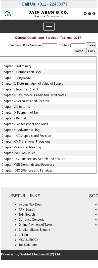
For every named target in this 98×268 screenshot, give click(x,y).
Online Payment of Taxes (36, 224)
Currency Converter (32, 219)
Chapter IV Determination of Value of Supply (32, 84)
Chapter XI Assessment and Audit (25, 124)
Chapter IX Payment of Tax (20, 113)
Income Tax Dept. (30, 204)
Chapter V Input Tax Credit (20, 89)
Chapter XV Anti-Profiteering (21, 147)
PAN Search (27, 209)
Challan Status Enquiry (34, 229)
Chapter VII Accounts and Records (25, 101)
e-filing (23, 235)
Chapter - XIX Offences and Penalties (27, 171)
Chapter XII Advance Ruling (20, 130)
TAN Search (27, 214)
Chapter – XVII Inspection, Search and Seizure (33, 159)
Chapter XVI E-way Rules (18, 153)
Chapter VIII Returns (16, 107)
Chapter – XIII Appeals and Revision (26, 136)
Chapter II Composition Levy (21, 72)
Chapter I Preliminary (16, 66)
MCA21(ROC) (28, 240)
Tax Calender (28, 245)
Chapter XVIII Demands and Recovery (28, 165)
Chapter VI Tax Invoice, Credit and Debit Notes (34, 95)
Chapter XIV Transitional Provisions (26, 142)
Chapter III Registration (18, 78)
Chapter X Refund (14, 118)
